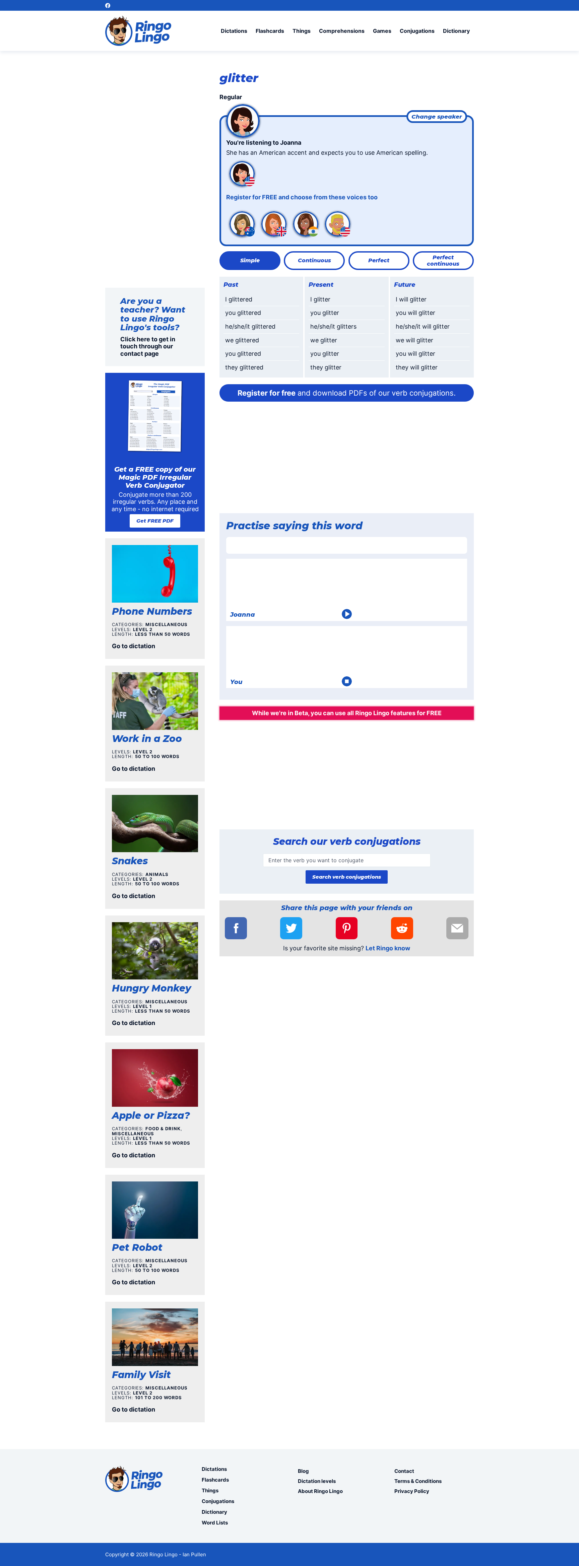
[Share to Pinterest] (347, 928)
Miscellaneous (166, 624)
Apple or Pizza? (151, 1115)
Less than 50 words (162, 634)
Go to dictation (133, 646)
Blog (303, 1471)
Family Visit (141, 1374)
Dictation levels (317, 1481)
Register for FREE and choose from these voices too (302, 197)
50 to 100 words (157, 756)
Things (302, 30)
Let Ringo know (388, 948)
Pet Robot (137, 1247)
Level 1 (142, 1006)
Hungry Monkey (151, 988)
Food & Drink (163, 1128)
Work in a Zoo (147, 738)
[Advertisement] (346, 459)
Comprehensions (342, 30)
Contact (404, 1471)
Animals (157, 874)
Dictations (234, 30)
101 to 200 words (158, 1397)
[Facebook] (107, 5)
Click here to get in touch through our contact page (147, 346)
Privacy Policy (411, 1491)
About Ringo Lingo (320, 1491)
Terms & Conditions (418, 1481)
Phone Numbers (152, 611)
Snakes (130, 861)
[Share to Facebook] (236, 928)
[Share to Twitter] (291, 928)
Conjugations (417, 30)
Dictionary (456, 30)
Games (382, 30)
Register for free (267, 393)
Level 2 (142, 629)
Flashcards (270, 30)
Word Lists (215, 1522)
